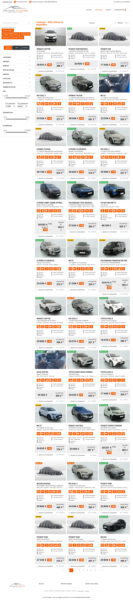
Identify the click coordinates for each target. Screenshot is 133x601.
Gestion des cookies (91, 584)
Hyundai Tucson (17, 37)
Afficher (120, 23)
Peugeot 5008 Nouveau (10, 34)
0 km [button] (16, 47)
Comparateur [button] (120, 10)
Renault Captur (8, 30)
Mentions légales (66, 584)
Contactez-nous (7, 2)
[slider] (5, 98)
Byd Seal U (6, 37)
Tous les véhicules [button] (8, 47)
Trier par (91, 23)
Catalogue (98, 10)
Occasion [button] (25, 47)
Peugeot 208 (25, 34)
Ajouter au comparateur (46, 71)
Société (108, 10)
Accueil (89, 10)
